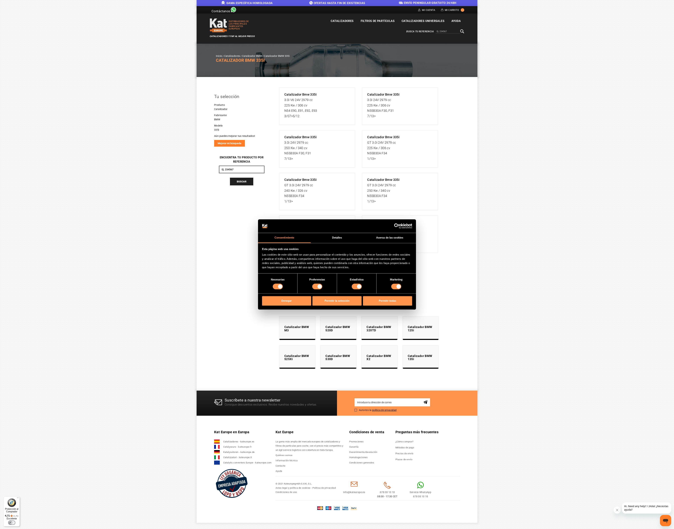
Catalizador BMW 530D (337, 357)
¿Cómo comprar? (404, 441)
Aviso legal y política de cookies (293, 488)
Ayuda (279, 471)
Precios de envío (404, 453)
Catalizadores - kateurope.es (239, 441)
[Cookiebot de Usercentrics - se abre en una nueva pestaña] (396, 226)
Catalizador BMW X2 (378, 357)
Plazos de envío (403, 459)
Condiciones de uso (286, 492)
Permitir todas (387, 300)
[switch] (317, 286)
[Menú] (18, 499)
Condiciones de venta (366, 432)
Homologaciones (358, 457)
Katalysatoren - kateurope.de (239, 452)
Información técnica (287, 460)
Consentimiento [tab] (284, 237)
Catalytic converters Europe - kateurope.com (247, 462)
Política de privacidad (324, 488)
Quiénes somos (284, 455)
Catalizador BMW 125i (420, 328)
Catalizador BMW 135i (420, 357)
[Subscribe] (426, 402)
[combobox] (447, 32)
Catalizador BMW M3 (296, 328)
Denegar (286, 300)
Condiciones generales (361, 462)
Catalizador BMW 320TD (378, 328)
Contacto (280, 465)
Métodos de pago (404, 447)
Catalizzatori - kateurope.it (237, 457)
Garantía (354, 447)
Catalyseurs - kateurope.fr (237, 447)
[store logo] (218, 25)
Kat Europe (284, 432)
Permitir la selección (337, 300)
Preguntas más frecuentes (417, 432)
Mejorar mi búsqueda (229, 143)
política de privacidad (384, 410)
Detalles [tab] (337, 237)
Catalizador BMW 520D (337, 328)
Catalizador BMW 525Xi (296, 357)
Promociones (356, 441)
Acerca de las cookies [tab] (389, 237)
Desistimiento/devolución (363, 452)
